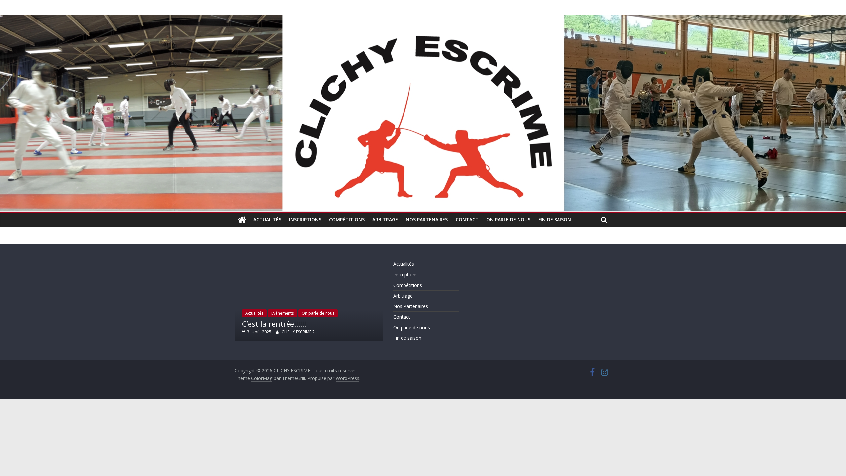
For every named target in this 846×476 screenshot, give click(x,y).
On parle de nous (508, 220)
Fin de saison (554, 220)
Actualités (267, 220)
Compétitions (347, 220)
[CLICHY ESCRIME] (242, 220)
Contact (467, 220)
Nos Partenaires (427, 220)
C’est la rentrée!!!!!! (274, 324)
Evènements (282, 313)
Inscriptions (305, 220)
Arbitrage (385, 220)
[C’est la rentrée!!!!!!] (309, 262)
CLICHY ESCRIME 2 (298, 332)
